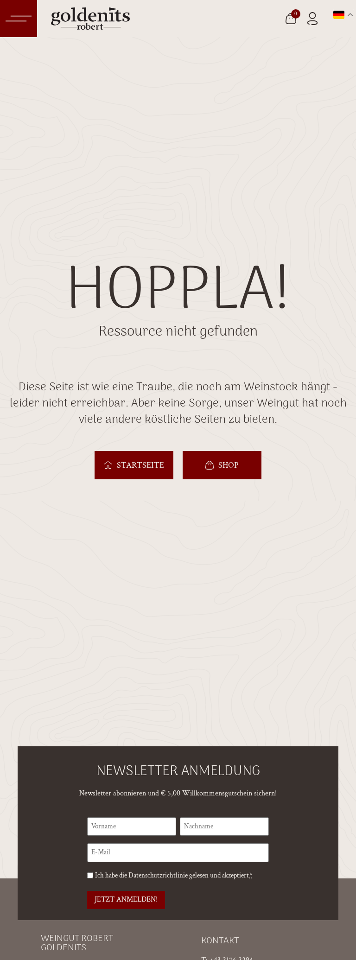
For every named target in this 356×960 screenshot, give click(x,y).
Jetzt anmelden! (126, 899)
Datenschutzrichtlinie (158, 875)
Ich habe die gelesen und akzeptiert (173, 875)
